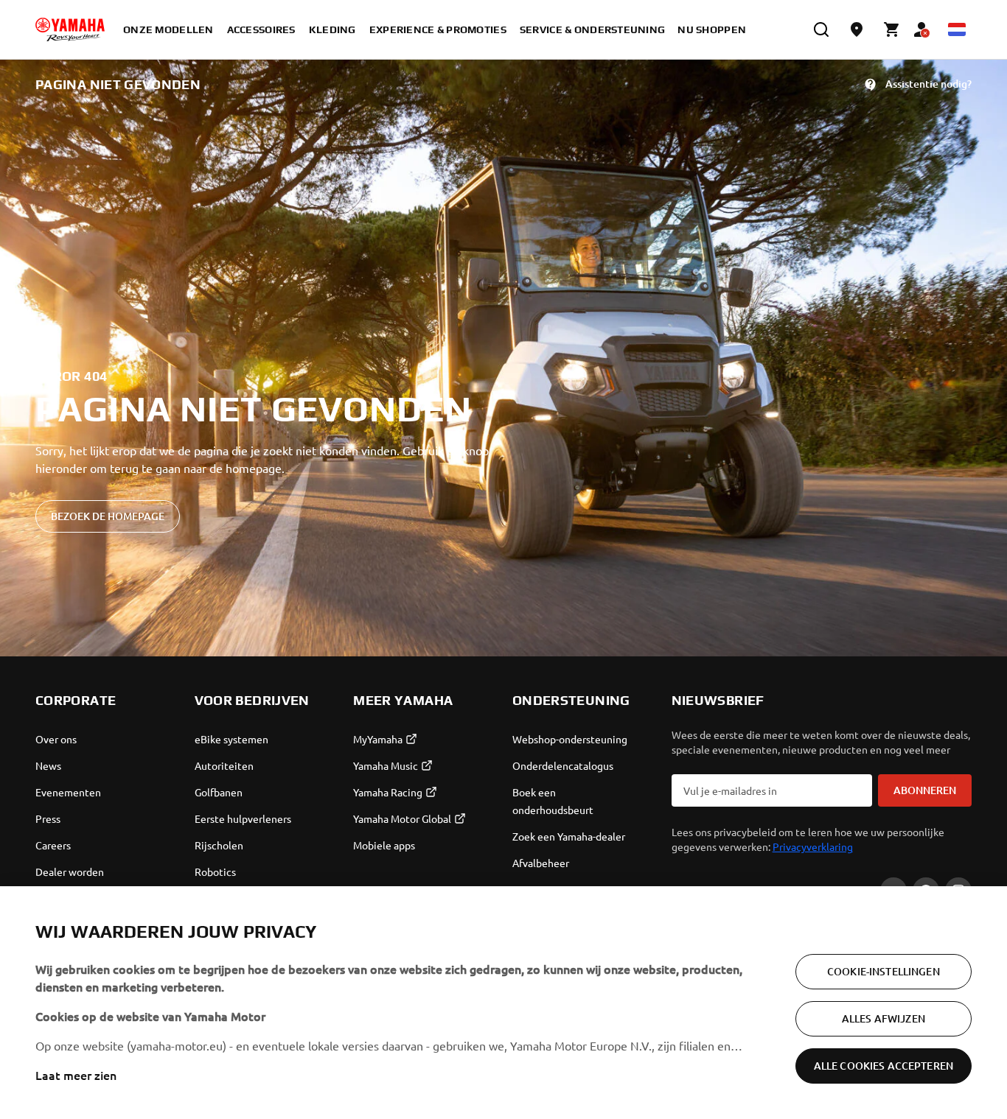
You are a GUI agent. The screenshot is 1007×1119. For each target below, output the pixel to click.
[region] (503, 1002)
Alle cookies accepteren (883, 1066)
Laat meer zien (75, 1075)
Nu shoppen (711, 29)
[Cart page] (892, 29)
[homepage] (70, 29)
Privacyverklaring (813, 846)
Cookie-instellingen (883, 971)
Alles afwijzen (883, 1018)
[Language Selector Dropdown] (957, 29)
